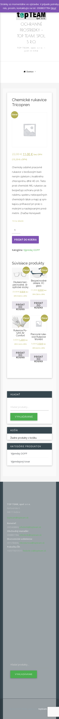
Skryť (53, 8)
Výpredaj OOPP (31, 250)
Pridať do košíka (25, 239)
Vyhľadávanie (24, 416)
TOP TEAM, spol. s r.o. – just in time (31, 49)
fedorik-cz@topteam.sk (34, 550)
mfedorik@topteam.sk (31, 534)
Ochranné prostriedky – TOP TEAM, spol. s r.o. (31, 33)
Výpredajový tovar (20, 461)
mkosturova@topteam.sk (32, 542)
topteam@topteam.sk (18, 517)
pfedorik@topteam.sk (30, 527)
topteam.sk (44, 708)
